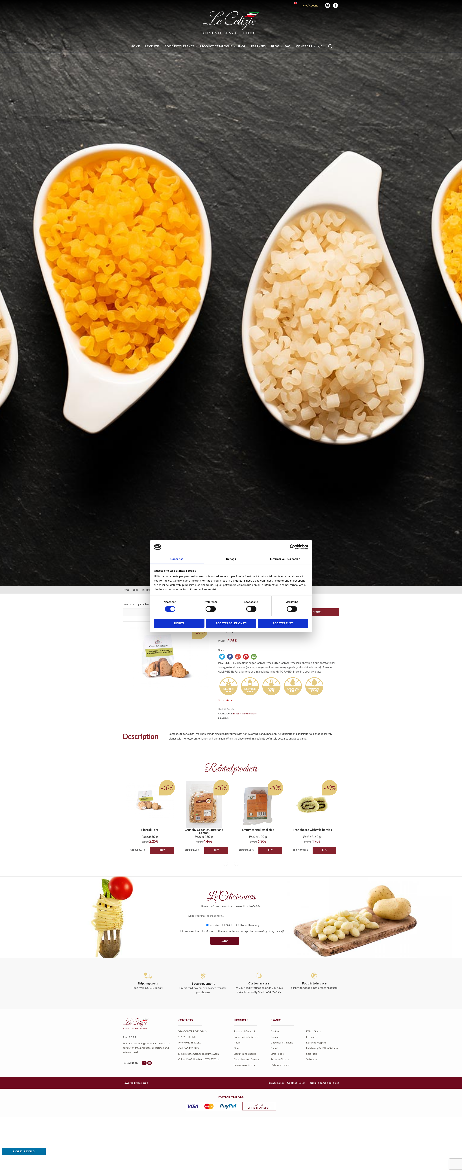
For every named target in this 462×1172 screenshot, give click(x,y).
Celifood (275, 1031)
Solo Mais (311, 1053)
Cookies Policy (296, 1082)
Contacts (304, 46)
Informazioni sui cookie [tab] (285, 558)
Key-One (142, 1082)
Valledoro (311, 1059)
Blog (275, 46)
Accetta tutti (283, 623)
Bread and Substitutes (246, 1036)
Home (135, 46)
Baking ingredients (244, 1064)
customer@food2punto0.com (202, 1053)
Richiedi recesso (23, 1151)
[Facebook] (335, 5)
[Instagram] (327, 5)
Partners (258, 46)
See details (137, 850)
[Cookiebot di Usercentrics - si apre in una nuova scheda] (292, 547)
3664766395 (273, 992)
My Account (310, 5)
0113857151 (193, 1042)
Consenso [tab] (176, 558)
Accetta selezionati (231, 623)
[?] (283, 931)
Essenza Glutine (280, 1059)
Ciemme (275, 1036)
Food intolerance (179, 46)
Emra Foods (277, 1053)
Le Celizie (152, 46)
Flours (237, 1042)
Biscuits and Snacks (245, 713)
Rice (236, 1048)
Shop (241, 46)
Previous (225, 863)
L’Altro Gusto (313, 1031)
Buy (162, 850)
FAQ (288, 46)
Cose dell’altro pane (282, 1042)
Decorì (274, 1048)
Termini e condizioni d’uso (323, 1082)
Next (236, 863)
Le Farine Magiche (316, 1042)
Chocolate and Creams (246, 1059)
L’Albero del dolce (280, 1064)
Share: (221, 650)
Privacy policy (276, 1082)
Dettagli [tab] (231, 558)
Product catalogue (216, 46)
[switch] (211, 609)
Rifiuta (179, 623)
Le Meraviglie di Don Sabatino (322, 1048)
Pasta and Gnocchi (244, 1031)
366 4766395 (191, 1048)
